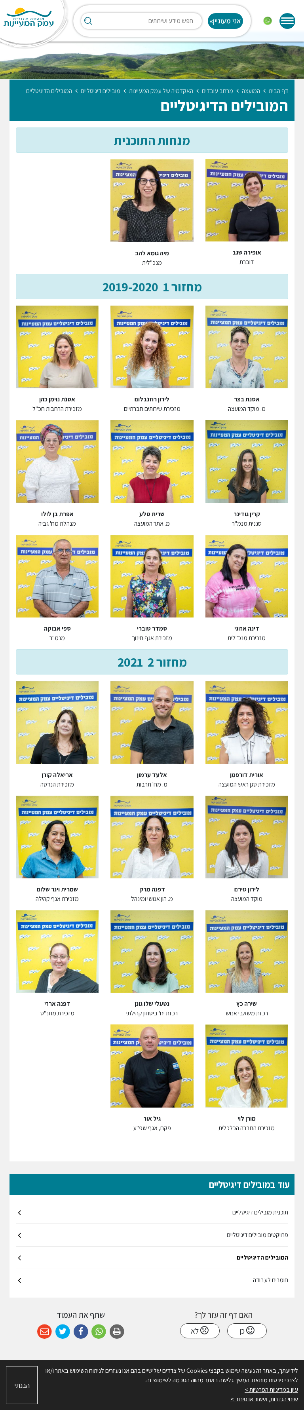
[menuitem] (152, 1212)
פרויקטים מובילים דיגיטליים (257, 1235)
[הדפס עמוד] (116, 1331)
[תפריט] (287, 21)
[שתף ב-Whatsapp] (98, 1331)
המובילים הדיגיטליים (262, 1257)
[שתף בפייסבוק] (80, 1331)
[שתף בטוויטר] (62, 1331)
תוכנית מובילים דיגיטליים (260, 1212)
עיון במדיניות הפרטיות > (271, 1389)
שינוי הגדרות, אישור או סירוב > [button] (264, 1399)
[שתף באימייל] (44, 1331)
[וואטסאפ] (268, 21)
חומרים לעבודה (270, 1280)
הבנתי (22, 1385)
